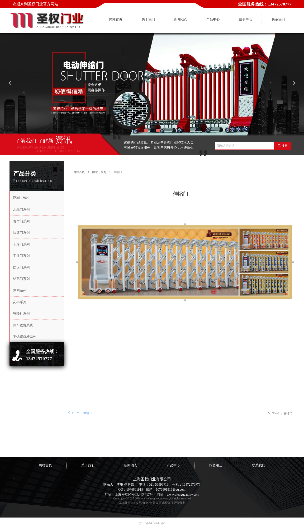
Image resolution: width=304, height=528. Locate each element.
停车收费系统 (23, 325)
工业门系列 (21, 256)
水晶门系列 (21, 209)
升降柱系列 (21, 313)
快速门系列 (21, 232)
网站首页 (79, 172)
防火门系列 (21, 267)
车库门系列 (21, 244)
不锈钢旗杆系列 (24, 337)
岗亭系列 (19, 302)
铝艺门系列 (21, 279)
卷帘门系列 (21, 221)
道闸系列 (19, 290)
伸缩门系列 (99, 172)
